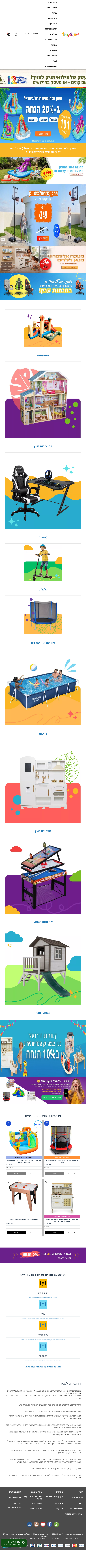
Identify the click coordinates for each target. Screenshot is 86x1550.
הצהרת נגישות (35, 1508)
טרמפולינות (52, 7)
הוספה (55, 1232)
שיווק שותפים (36, 1492)
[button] (9, 34)
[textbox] (43, 150)
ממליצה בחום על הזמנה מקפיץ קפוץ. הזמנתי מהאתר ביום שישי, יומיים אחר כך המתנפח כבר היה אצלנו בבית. (43, 1339)
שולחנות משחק (51, 29)
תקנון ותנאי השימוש (54, 1496)
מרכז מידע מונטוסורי (73, 1514)
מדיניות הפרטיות (14, 1507)
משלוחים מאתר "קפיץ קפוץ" (33, 1497)
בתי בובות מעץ (43, 446)
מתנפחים (53, 2)
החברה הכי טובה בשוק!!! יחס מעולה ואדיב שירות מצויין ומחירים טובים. (43, 1297)
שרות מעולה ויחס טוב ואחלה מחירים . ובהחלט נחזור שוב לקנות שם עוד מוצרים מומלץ (43, 1361)
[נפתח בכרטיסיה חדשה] (43, 1255)
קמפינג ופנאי (52, 55)
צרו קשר (59, 1508)
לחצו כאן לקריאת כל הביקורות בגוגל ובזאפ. (43, 1366)
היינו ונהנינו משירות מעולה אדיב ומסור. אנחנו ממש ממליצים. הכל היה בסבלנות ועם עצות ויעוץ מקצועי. (43, 1318)
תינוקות (54, 45)
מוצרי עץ (53, 23)
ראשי (81, 1492)
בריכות (54, 13)
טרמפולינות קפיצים (43, 642)
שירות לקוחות (51, 66)
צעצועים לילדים (50, 39)
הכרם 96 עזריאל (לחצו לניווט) (28, 1534)
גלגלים (54, 34)
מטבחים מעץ (43, 831)
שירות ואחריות (14, 1497)
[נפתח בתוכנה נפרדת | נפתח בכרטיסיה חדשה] (30, 1524)
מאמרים (59, 1492)
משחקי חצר (52, 18)
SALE (54, 61)
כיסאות (54, 50)
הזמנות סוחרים (14, 1492)
